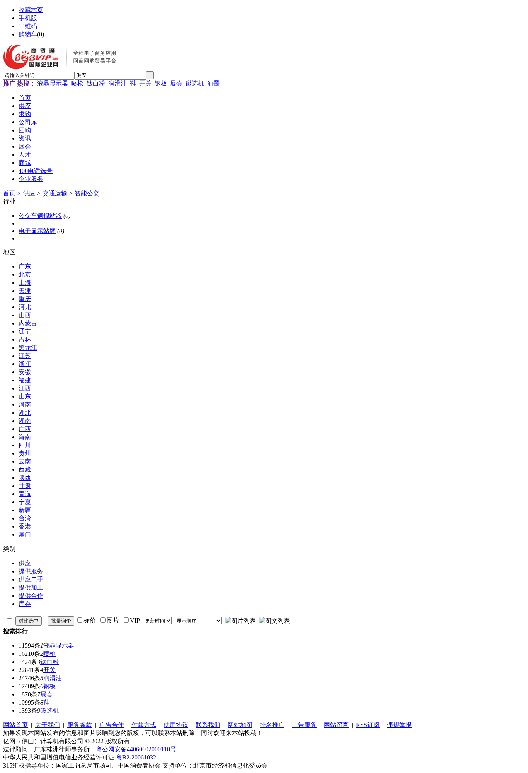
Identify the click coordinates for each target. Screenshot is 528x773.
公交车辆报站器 (40, 215)
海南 (25, 437)
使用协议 (176, 725)
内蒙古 (28, 323)
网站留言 (336, 725)
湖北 (25, 412)
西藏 (25, 469)
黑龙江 (28, 347)
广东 (25, 266)
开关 (145, 83)
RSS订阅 (368, 725)
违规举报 (399, 725)
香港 (25, 526)
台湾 (25, 518)
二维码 (28, 26)
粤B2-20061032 (136, 757)
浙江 (25, 364)
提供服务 (31, 571)
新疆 (25, 510)
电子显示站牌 (37, 230)
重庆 (25, 299)
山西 (25, 315)
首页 (9, 193)
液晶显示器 (52, 83)
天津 (25, 290)
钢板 (161, 83)
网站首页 (15, 725)
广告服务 (304, 725)
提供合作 (31, 595)
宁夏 (25, 502)
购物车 (28, 34)
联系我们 (208, 725)
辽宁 (25, 331)
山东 (25, 396)
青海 (25, 494)
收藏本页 (31, 10)
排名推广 (272, 725)
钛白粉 (96, 83)
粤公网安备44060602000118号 (136, 749)
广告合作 (111, 725)
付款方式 (143, 725)
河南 (25, 404)
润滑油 (117, 83)
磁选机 (195, 83)
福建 (25, 380)
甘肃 (25, 485)
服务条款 (79, 725)
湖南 (25, 420)
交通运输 (55, 193)
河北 (25, 307)
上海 (25, 282)
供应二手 (31, 579)
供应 (29, 193)
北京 (25, 274)
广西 (25, 429)
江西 (25, 388)
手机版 (28, 18)
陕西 (25, 477)
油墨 (213, 83)
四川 (25, 445)
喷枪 (77, 83)
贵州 (25, 453)
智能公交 (87, 193)
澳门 (25, 534)
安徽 (25, 372)
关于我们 (47, 725)
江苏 (25, 355)
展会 (176, 83)
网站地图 (240, 725)
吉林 (25, 339)
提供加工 (31, 587)
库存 (25, 603)
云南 (25, 461)
